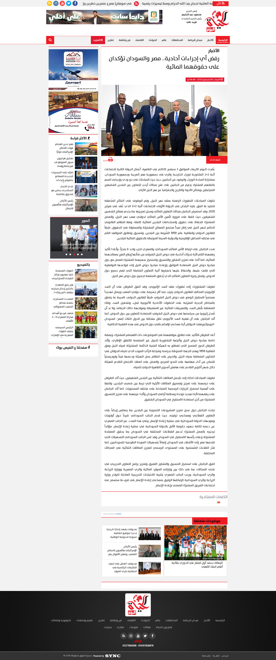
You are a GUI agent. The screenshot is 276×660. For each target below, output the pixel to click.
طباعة (105, 160)
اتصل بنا (216, 656)
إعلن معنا (206, 656)
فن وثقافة (124, 40)
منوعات (134, 627)
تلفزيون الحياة (164, 627)
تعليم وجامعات (84, 620)
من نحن (224, 656)
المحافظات (177, 40)
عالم (164, 40)
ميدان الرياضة (195, 40)
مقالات (147, 627)
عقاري (120, 627)
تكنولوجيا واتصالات (61, 620)
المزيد (96, 40)
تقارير (110, 40)
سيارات (108, 627)
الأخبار (210, 40)
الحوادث (153, 40)
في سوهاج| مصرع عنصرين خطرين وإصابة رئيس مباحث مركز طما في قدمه (103, 3)
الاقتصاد (139, 40)
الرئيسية (222, 40)
